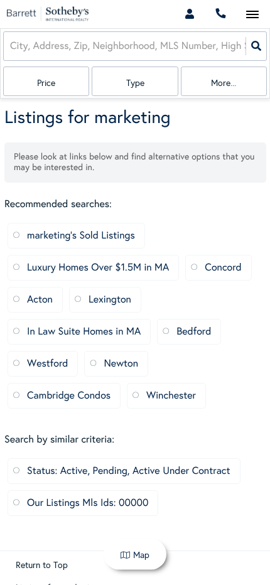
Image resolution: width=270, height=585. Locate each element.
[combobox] (11, 46)
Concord (223, 268)
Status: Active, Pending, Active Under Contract (128, 471)
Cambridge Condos (69, 396)
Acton (40, 300)
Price (46, 83)
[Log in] (189, 14)
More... (223, 83)
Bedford (193, 332)
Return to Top (42, 566)
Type (135, 83)
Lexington (110, 300)
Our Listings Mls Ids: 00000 (87, 503)
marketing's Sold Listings (81, 236)
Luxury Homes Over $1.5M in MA (98, 268)
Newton (121, 364)
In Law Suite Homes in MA (84, 332)
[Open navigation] (252, 15)
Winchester (171, 396)
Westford (47, 364)
